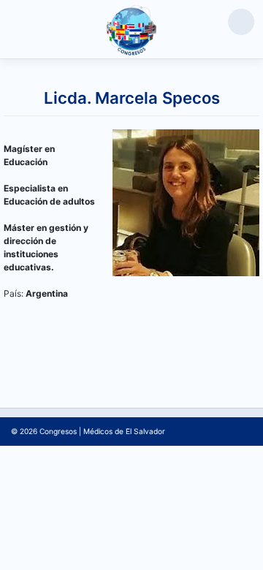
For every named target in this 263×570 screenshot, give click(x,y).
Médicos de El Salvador (124, 431)
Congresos (58, 431)
